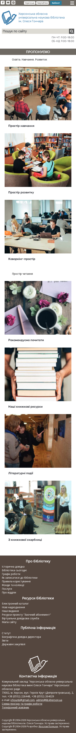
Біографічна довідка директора (21, 637)
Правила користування (16, 581)
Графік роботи (11, 574)
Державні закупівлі (13, 644)
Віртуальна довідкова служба (20, 618)
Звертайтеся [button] (42, 3)
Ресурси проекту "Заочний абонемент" (26, 614)
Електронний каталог (15, 603)
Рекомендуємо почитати (26, 340)
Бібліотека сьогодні (14, 570)
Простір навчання (21, 126)
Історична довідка (13, 566)
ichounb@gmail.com (23, 700)
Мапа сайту (9, 622)
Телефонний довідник (15, 707)
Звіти (5, 640)
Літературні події (20, 473)
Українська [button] (29, 3)
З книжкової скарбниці (25, 539)
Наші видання (10, 611)
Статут (6, 633)
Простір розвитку (21, 192)
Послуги (7, 588)
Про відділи (9, 592)
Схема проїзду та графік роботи (22, 703)
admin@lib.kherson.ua (49, 700)
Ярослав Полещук (48, 726)
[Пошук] (71, 31)
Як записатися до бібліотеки (19, 577)
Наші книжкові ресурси (25, 406)
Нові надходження (13, 607)
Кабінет (56, 2)
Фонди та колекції (13, 585)
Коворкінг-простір (21, 259)
